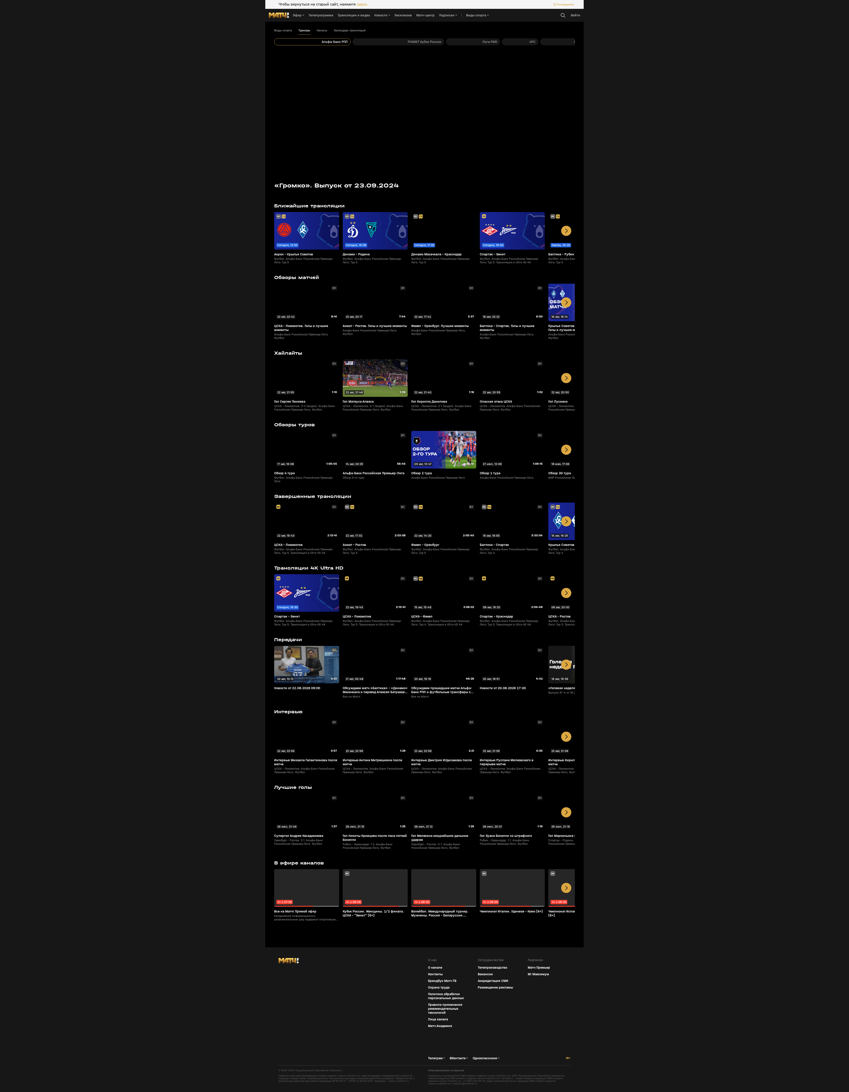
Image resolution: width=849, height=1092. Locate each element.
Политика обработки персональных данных (446, 996)
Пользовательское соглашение (446, 1070)
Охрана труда (438, 987)
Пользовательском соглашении (803, 1062)
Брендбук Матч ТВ (442, 981)
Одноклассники (485, 1058)
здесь (362, 4)
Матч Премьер (539, 968)
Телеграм (435, 1058)
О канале (435, 968)
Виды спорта (283, 30)
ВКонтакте (458, 1058)
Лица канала (438, 1019)
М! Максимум (538, 974)
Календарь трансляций (350, 30)
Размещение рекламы (495, 987)
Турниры (304, 30)
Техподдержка (565, 4)
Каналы (322, 30)
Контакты (435, 974)
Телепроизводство (492, 968)
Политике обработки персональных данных (809, 1059)
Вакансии (485, 974)
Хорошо (810, 1081)
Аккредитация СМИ (493, 981)
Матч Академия (440, 1026)
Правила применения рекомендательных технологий (445, 1009)
